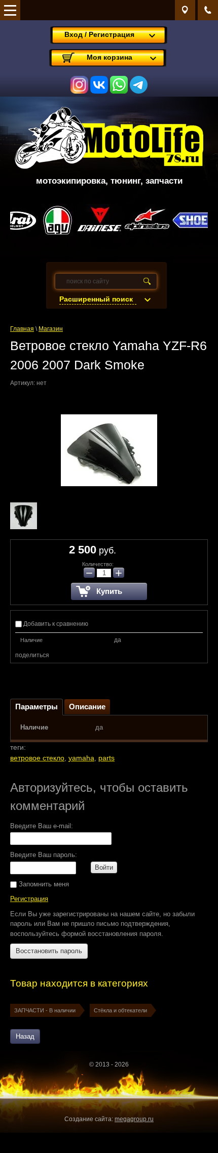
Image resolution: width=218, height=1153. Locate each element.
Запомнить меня (43, 884)
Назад (25, 1036)
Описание (87, 706)
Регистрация (29, 899)
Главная (22, 328)
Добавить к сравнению (55, 623)
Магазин (51, 328)
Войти (104, 867)
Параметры (36, 706)
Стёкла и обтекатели (120, 1010)
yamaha (81, 758)
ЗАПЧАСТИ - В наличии (45, 1010)
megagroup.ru (134, 1119)
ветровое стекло (37, 758)
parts (106, 758)
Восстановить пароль (49, 951)
